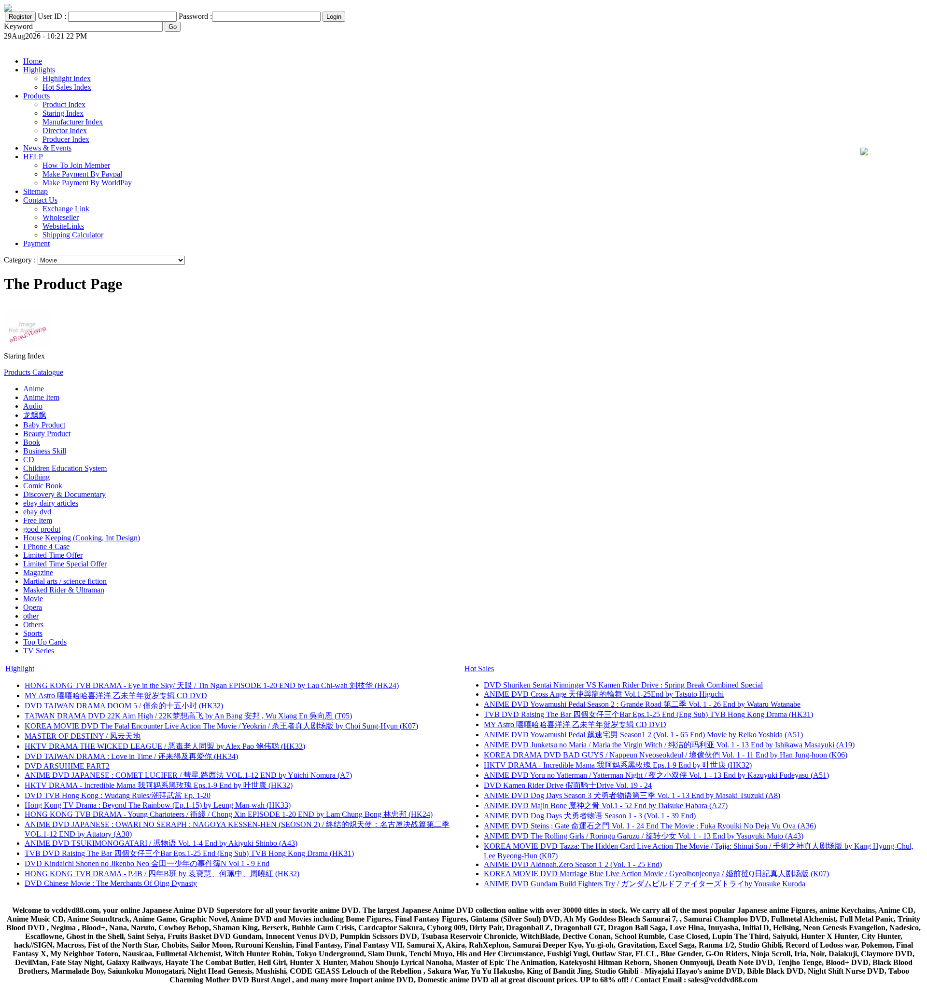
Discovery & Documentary (64, 494)
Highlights (39, 70)
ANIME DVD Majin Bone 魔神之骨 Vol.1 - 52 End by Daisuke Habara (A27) (606, 805)
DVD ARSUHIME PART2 (67, 766)
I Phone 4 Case (46, 546)
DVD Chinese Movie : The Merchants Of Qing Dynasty (111, 883)
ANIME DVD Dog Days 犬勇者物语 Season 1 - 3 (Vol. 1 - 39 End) (590, 816)
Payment (36, 243)
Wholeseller (60, 217)
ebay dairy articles (50, 503)
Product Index (63, 104)
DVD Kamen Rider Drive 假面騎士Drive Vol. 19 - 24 (568, 785)
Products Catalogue (33, 372)
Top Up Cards (45, 642)
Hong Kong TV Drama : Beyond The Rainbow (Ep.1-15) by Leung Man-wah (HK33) (158, 805)
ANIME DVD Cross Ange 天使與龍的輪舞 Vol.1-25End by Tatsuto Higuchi (604, 694)
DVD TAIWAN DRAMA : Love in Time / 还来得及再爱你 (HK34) (131, 756)
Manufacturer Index (72, 122)
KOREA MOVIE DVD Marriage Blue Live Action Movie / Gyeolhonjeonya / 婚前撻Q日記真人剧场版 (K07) (656, 873)
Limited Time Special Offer (65, 564)
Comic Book (42, 486)
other (31, 616)
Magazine (38, 572)
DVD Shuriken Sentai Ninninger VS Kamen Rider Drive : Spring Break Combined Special (623, 685)
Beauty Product (46, 433)
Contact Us (40, 200)
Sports (32, 633)
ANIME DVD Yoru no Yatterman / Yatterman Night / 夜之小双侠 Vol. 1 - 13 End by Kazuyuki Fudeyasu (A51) (656, 775)
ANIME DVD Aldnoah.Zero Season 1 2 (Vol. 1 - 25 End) (573, 864)
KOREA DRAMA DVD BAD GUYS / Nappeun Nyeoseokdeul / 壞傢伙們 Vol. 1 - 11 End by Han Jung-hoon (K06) (665, 755)
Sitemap (35, 191)
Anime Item (41, 397)
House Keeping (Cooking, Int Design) (81, 538)
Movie (33, 598)
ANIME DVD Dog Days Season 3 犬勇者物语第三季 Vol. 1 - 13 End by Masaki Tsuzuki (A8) (632, 795)
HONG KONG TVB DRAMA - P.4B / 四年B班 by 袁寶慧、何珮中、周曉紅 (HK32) (162, 873)
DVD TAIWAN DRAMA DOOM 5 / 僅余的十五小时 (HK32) (124, 706)
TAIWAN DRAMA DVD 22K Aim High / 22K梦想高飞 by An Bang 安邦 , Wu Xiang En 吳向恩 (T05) (188, 716)
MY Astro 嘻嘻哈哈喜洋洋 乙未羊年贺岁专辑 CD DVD (116, 695)
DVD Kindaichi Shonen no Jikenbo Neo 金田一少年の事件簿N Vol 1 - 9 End (147, 863)
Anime (33, 389)
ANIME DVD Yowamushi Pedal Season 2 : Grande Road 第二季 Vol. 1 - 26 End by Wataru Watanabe (642, 704)
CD (28, 459)
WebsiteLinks (63, 226)
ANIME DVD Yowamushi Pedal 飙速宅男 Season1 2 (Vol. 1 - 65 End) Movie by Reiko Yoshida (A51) (643, 734)
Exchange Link (65, 209)
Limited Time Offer (53, 555)
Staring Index (63, 113)
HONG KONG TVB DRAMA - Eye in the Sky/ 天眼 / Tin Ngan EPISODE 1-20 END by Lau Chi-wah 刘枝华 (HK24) (212, 685)
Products (36, 96)
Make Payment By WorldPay (87, 183)
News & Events (47, 148)
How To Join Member (76, 165)
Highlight (19, 668)
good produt (41, 529)
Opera (32, 607)
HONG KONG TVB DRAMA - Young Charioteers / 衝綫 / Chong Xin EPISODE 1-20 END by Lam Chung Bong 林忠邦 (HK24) (229, 814)
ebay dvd (37, 512)
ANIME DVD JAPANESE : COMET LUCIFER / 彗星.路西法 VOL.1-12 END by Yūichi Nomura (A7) (188, 775)
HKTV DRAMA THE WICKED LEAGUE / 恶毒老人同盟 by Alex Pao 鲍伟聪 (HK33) (165, 746)
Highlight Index (66, 78)
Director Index (64, 130)
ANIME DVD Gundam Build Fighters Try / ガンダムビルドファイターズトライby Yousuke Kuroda (644, 884)
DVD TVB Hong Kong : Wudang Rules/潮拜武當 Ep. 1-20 (118, 795)
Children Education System (65, 468)
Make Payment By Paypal (82, 174)
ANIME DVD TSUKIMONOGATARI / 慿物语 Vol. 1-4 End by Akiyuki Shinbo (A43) (161, 843)
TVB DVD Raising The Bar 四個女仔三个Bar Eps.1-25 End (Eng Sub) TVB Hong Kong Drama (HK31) (189, 853)
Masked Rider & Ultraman (63, 590)
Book (31, 442)
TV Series (38, 651)
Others (33, 624)
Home (32, 61)
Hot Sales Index (66, 87)
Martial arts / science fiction (65, 581)
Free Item (37, 520)
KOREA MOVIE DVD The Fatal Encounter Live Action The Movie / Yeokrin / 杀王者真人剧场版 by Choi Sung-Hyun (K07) (221, 726)
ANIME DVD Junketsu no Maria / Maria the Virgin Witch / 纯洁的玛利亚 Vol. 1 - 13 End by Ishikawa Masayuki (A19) (669, 745)
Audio (32, 406)
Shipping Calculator (72, 235)
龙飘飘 (34, 415)
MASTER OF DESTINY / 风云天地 (82, 736)
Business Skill (44, 451)
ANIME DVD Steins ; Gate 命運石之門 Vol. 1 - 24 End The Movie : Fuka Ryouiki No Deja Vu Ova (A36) (650, 826)
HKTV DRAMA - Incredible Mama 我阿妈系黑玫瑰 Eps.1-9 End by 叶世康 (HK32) (159, 785)
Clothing (36, 477)
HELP (33, 156)
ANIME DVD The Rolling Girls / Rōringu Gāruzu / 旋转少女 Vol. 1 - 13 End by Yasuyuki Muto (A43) (643, 836)
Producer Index (65, 139)
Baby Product (44, 425)
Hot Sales (479, 668)
